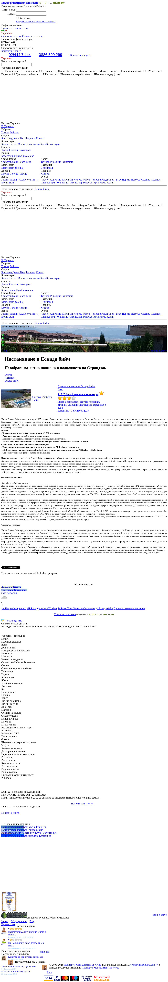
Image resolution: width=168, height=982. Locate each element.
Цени (35, 400)
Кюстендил (7, 167)
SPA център (153, 71)
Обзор (86, 179)
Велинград (47, 167)
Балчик (5, 173)
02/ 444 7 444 (44, 3)
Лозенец (145, 179)
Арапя (110, 182)
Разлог (13, 144)
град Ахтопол (9, 593)
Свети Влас (114, 179)
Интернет (47, 71)
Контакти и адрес (80, 55)
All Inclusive (49, 74)
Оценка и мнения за (76, 386)
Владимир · (73, 410)
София (39, 138)
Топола (14, 173)
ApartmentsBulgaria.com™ (143, 964)
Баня (43, 144)
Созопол (155, 179)
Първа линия (30, 71)
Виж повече (160, 914)
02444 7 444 (20, 54)
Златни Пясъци (9, 179)
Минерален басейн (131, 71)
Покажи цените (13, 620)
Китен (65, 179)
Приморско (85, 182)
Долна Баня (18, 138)
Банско (5, 144)
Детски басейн (107, 71)
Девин (5, 150)
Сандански (33, 144)
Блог (49, 972)
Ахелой (45, 179)
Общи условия (19, 921)
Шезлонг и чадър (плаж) (107, 74)
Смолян (13, 150)
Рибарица (55, 161)
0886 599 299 (58, 3)
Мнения (44, 951)
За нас (4, 921)
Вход (18, 21)
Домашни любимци (26, 74)
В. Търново (7, 126)
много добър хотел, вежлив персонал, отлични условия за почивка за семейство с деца (82, 404)
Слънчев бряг (48, 182)
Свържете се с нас (11, 36)
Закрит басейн (87, 71)
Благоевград (53, 144)
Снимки (37, 397)
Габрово (14, 132)
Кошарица (62, 182)
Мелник (22, 144)
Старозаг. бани (9, 161)
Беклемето (67, 161)
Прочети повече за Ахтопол (129, 608)
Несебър (135, 179)
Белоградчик (8, 156)
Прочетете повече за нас (15, 28)
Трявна (5, 132)
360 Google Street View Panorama (65, 608)
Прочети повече (158, 350)
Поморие (96, 179)
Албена (23, 173)
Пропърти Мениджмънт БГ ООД (82, 964)
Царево (126, 179)
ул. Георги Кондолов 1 (13, 608)
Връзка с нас (8, 924)
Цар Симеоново (25, 156)
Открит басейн (66, 71)
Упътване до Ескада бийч (98, 608)
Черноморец (99, 182)
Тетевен (45, 161)
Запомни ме (25, 18)
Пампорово (25, 150)
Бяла (11, 182)
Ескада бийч (19, 2)
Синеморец (76, 179)
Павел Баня (24, 161)
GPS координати (36, 608)
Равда (104, 179)
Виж (60, 389)
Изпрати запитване (65, 614)
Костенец (6, 138)
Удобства (47, 397)
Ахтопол (74, 182)
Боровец (30, 138)
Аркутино (55, 179)
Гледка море (12, 71)
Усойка (19, 167)
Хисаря (45, 173)
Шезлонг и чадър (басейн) (75, 74)
